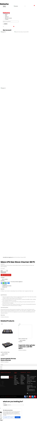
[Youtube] (30, 397)
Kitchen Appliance (8, 257)
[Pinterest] (35, 397)
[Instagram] (28, 397)
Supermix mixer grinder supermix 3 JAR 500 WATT (26, 346)
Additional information (6, 285)
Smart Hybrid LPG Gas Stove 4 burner (8, 359)
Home (4, 257)
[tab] (19, 284)
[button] (3, 26)
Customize (6, 417)
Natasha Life (8, 396)
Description (4, 284)
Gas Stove (13, 281)
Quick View (7, 352)
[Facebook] (25, 397)
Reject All (11, 417)
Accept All (17, 417)
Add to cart (3, 272)
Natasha (4, 4)
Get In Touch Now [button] (7, 274)
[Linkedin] (33, 397)
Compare (2, 277)
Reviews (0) (4, 287)
